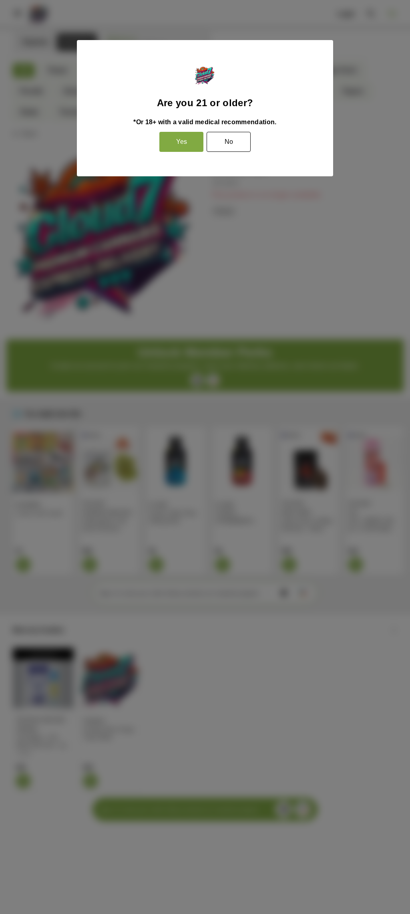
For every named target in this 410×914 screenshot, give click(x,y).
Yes (181, 141)
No (229, 141)
